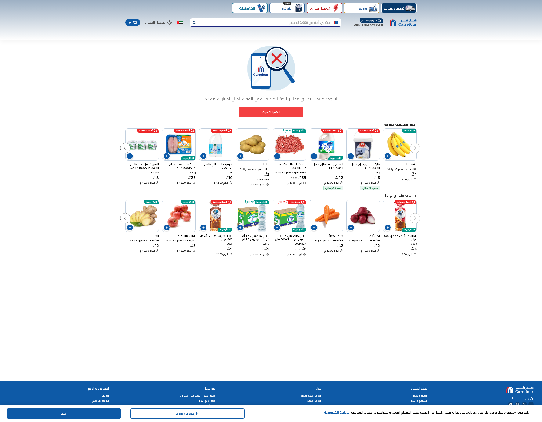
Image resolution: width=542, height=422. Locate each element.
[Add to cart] (387, 156)
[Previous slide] (419, 144)
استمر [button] (63, 413)
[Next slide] (129, 144)
